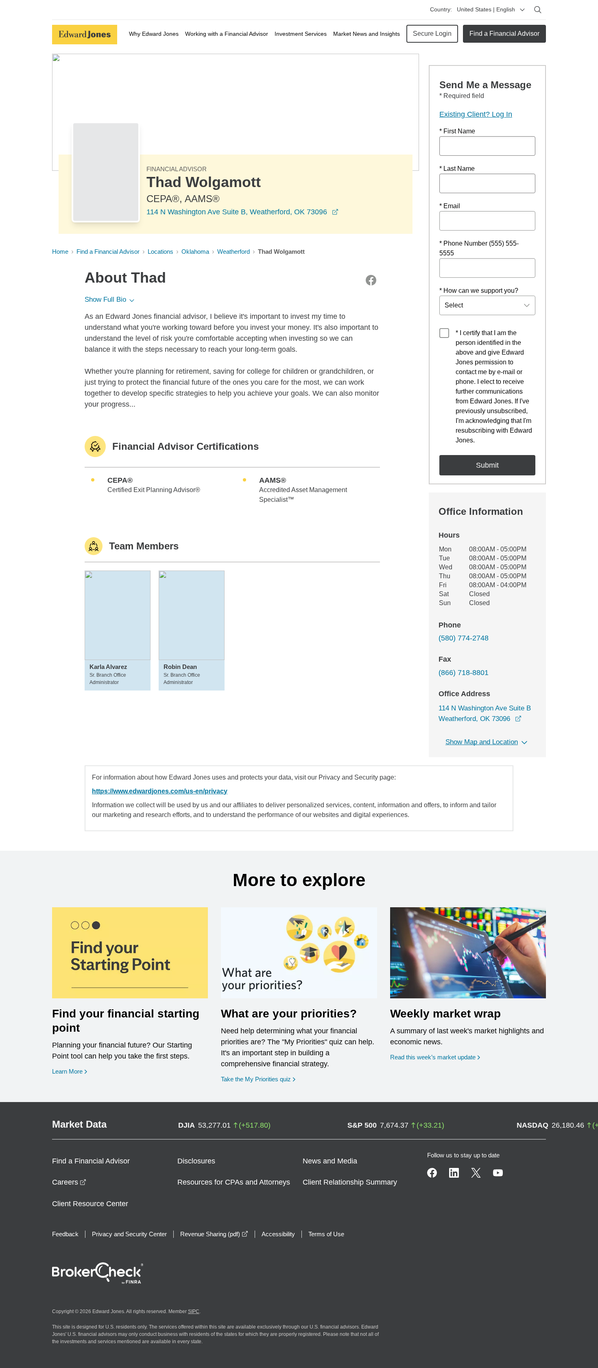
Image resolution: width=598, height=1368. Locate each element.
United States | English (486, 9)
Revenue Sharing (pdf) (214, 1234)
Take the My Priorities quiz (258, 1079)
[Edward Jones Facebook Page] (432, 1173)
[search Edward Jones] (538, 10)
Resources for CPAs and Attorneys (233, 1182)
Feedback (65, 1234)
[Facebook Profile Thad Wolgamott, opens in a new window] (371, 280)
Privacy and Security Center (129, 1234)
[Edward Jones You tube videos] (498, 1173)
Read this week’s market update (433, 1057)
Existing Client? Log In (475, 114)
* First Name (457, 131)
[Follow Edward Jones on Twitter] (476, 1173)
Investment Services (301, 33)
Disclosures (196, 1161)
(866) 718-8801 (464, 672)
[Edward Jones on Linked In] (454, 1173)
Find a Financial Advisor (504, 33)
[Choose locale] (522, 10)
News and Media (330, 1161)
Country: (441, 9)
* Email (449, 206)
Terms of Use (326, 1234)
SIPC (193, 1311)
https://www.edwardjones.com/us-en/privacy (159, 791)
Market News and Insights (366, 33)
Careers (69, 1182)
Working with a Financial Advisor (226, 33)
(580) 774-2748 (464, 638)
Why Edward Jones (154, 33)
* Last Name (457, 168)
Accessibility (278, 1234)
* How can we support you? (478, 290)
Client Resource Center (90, 1204)
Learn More (69, 1071)
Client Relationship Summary (350, 1182)
